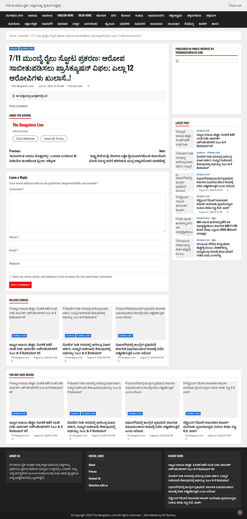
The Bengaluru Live (22, 86)
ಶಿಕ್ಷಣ (214, 218)
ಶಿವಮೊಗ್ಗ (189, 24)
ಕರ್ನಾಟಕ (101, 15)
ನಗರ (113, 15)
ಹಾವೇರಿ (203, 24)
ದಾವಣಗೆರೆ (47, 24)
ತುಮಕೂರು (14, 24)
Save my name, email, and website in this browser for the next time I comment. (62, 277)
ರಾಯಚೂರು (156, 24)
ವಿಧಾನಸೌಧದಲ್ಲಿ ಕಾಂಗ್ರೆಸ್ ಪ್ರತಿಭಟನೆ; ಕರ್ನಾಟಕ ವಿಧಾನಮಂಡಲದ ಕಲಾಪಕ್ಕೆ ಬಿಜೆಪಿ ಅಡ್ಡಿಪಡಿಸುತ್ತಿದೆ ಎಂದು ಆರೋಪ (140, 348)
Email (13, 250)
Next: (127, 156)
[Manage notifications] (240, 512)
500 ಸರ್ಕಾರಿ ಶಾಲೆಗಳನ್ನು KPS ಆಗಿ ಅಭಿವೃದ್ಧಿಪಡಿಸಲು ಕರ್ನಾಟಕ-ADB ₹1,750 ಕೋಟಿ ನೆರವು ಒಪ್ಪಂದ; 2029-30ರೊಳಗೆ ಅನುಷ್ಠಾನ (185, 226)
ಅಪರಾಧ (32, 15)
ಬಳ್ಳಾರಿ (75, 24)
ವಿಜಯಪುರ (173, 24)
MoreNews (151, 515)
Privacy (93, 471)
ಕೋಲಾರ (125, 15)
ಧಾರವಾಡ (62, 24)
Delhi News (84, 15)
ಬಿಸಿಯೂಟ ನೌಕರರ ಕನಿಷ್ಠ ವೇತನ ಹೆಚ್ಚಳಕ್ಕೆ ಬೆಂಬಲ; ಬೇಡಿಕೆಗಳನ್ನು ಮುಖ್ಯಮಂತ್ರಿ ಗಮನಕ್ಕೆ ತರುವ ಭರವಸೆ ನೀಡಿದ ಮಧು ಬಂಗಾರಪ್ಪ (185, 248)
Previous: (42, 156)
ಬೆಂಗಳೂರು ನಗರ (14, 15)
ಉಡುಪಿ (139, 15)
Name (14, 237)
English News (65, 15)
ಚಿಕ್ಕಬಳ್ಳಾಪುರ (175, 15)
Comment (16, 189)
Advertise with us (98, 485)
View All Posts (54, 139)
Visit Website (25, 139)
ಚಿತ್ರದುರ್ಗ (211, 15)
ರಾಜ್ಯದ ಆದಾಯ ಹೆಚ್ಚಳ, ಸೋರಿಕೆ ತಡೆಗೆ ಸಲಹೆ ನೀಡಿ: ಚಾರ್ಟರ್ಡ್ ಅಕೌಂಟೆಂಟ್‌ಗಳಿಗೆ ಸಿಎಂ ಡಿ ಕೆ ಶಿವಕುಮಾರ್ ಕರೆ (33, 348)
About (92, 465)
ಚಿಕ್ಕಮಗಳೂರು (194, 15)
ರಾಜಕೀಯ (47, 15)
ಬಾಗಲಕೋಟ (90, 24)
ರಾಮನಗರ (139, 24)
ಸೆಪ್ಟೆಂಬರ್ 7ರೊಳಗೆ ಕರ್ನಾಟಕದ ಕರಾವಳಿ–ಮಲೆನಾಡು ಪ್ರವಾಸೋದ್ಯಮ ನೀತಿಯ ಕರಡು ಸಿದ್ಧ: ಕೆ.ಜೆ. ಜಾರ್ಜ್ (185, 204)
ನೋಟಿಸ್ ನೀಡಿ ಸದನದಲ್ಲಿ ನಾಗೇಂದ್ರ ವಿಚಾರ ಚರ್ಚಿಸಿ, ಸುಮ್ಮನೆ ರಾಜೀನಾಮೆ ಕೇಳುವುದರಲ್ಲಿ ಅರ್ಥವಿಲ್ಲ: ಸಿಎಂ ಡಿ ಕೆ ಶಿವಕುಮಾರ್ (87, 348)
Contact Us (95, 478)
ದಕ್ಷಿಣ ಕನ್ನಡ (31, 24)
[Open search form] (240, 19)
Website (14, 263)
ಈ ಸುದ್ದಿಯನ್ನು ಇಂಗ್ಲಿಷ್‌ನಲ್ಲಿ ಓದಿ (31, 96)
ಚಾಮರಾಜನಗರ (156, 15)
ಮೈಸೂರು (110, 24)
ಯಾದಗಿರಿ (124, 24)
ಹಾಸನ (215, 24)
